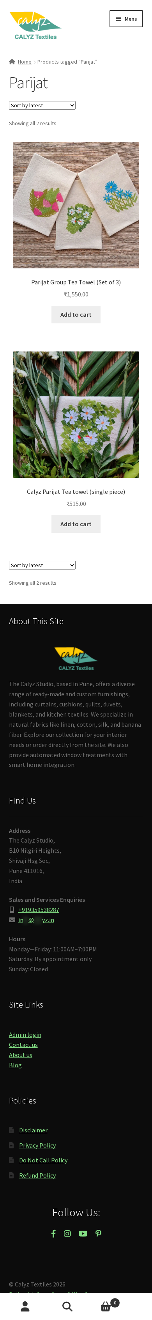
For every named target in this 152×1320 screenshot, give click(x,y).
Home (25, 61)
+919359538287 (38, 910)
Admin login (25, 1034)
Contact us (23, 1045)
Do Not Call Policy (43, 1160)
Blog (15, 1065)
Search (76, 1306)
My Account (25, 1306)
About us (20, 1055)
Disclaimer (33, 1130)
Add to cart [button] (76, 314)
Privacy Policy (37, 1145)
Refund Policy (37, 1175)
